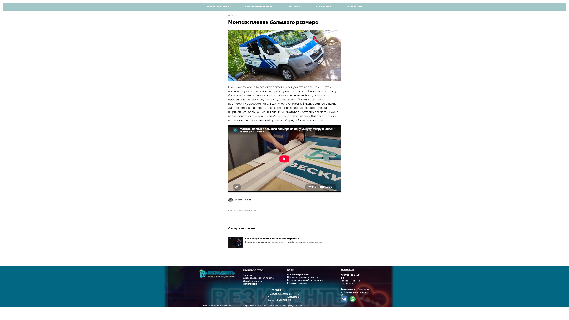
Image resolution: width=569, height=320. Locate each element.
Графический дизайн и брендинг (305, 280)
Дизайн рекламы (324, 6)
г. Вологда (293, 296)
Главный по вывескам (218, 6)
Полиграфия (250, 283)
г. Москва (273, 294)
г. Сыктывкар (284, 299)
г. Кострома (294, 294)
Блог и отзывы (354, 6)
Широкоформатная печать (258, 6)
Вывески (247, 275)
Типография (293, 6)
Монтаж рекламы (297, 283)
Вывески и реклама (298, 274)
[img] (353, 299)
